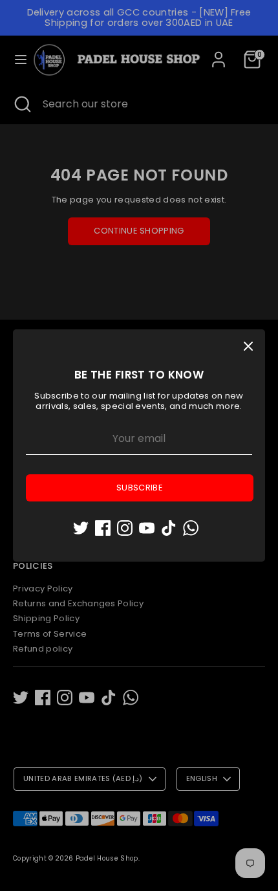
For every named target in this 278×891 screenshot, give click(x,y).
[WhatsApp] (190, 528)
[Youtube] (147, 528)
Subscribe (139, 487)
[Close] (248, 346)
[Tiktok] (168, 528)
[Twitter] (81, 528)
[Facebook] (103, 528)
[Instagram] (125, 528)
